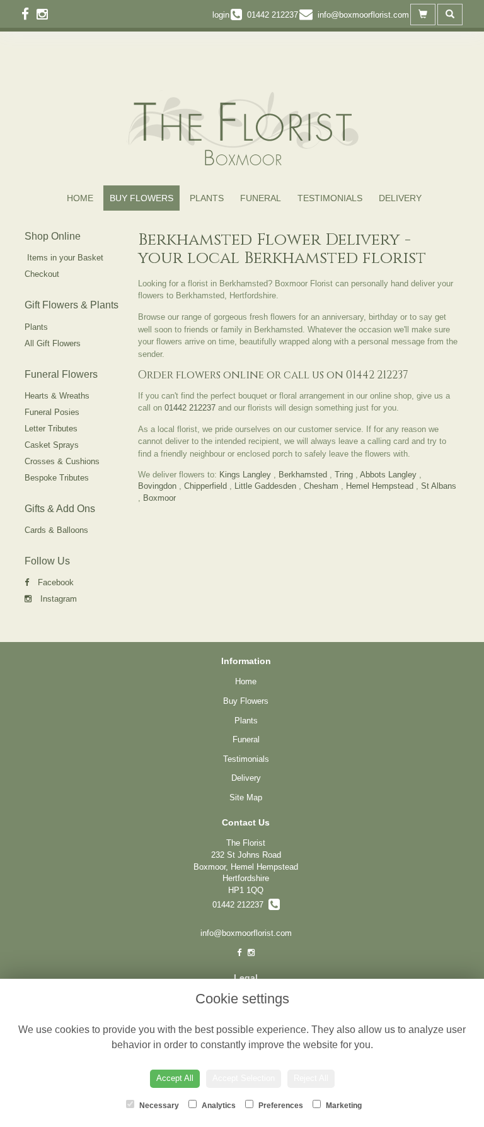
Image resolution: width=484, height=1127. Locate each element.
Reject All (311, 1078)
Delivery (400, 198)
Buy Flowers (141, 198)
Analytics (218, 1105)
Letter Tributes (51, 428)
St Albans (438, 486)
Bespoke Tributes (57, 477)
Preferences (279, 1105)
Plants (207, 198)
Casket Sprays (52, 445)
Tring (344, 474)
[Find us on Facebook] (29, 14)
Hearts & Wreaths (57, 395)
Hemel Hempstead (379, 486)
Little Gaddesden (265, 486)
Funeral (260, 198)
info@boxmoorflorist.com (246, 933)
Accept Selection (243, 1078)
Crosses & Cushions (62, 461)
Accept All (174, 1078)
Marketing (343, 1105)
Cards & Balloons (56, 530)
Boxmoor (159, 498)
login (220, 15)
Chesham (321, 486)
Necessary (158, 1105)
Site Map (245, 797)
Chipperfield (205, 486)
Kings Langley (245, 474)
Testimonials (329, 198)
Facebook (54, 582)
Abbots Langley (388, 474)
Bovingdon (157, 486)
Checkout (42, 274)
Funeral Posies (52, 412)
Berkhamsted (303, 474)
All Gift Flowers (53, 343)
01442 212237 (377, 375)
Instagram (57, 599)
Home (80, 198)
